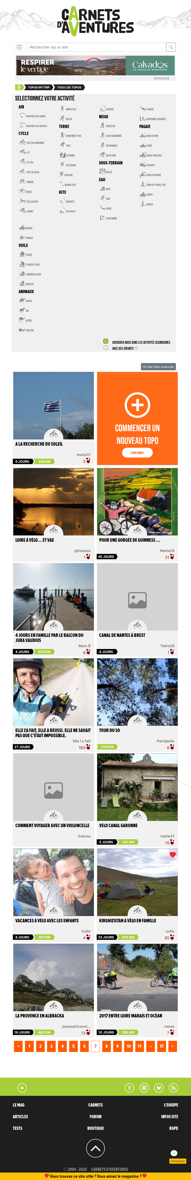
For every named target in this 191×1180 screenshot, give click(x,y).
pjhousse (82, 550)
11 (139, 1046)
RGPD (173, 1128)
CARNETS (95, 1105)
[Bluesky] (157, 1091)
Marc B (84, 646)
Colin (86, 931)
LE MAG (18, 1105)
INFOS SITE (169, 1116)
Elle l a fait (82, 741)
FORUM (96, 1116)
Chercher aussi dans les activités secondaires (141, 342)
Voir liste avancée (160, 367)
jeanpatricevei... (76, 1026)
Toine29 (167, 646)
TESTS (17, 1128)
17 (162, 1046)
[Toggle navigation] (19, 47)
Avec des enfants (123, 349)
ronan (169, 1026)
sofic (170, 931)
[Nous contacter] (20, 1091)
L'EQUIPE (171, 1105)
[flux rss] (171, 1091)
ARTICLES (20, 1116)
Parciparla (165, 741)
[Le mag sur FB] (127, 1091)
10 (129, 1046)
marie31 (84, 454)
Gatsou (84, 836)
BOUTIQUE (95, 1128)
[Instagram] (142, 1091)
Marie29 (167, 550)
